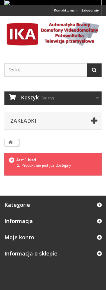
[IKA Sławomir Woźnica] (53, 34)
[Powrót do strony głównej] (10, 142)
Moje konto (19, 237)
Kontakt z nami (65, 10)
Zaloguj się (90, 10)
